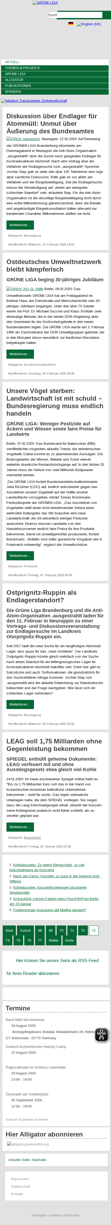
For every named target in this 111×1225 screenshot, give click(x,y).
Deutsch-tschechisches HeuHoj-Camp (36, 1047)
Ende (69, 940)
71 (72, 930)
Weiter (53, 940)
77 (40, 940)
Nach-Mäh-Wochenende (25, 1020)
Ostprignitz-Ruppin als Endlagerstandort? (41, 596)
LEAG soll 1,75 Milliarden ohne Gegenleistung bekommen (54, 745)
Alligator (14, 80)
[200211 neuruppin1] (24, 139)
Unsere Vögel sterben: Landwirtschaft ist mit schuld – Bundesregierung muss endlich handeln (54, 402)
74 (7, 940)
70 (61, 930)
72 (83, 930)
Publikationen (18, 86)
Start (9, 930)
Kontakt (17, 1194)
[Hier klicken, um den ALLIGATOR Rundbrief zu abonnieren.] (56, 1144)
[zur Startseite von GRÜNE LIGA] (45, 3)
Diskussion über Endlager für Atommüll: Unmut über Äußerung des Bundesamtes (51, 123)
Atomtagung (32, 235)
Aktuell (12, 62)
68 (40, 930)
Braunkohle (32, 837)
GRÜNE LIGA (15, 74)
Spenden (13, 92)
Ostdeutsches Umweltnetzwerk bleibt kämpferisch (53, 265)
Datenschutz (21, 1186)
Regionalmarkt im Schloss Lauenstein (36, 1067)
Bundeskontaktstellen (40, 364)
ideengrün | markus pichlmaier (55, 1215)
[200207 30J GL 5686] (25, 289)
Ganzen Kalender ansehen (27, 1119)
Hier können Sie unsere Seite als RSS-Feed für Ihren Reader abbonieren (52, 967)
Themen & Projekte (22, 68)
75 (18, 940)
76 (29, 940)
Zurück (25, 930)
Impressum (20, 1179)
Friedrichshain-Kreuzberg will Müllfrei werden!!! (49, 910)
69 (51, 930)
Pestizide (31, 566)
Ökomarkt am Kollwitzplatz (27, 1094)
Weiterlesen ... (20, 225)
